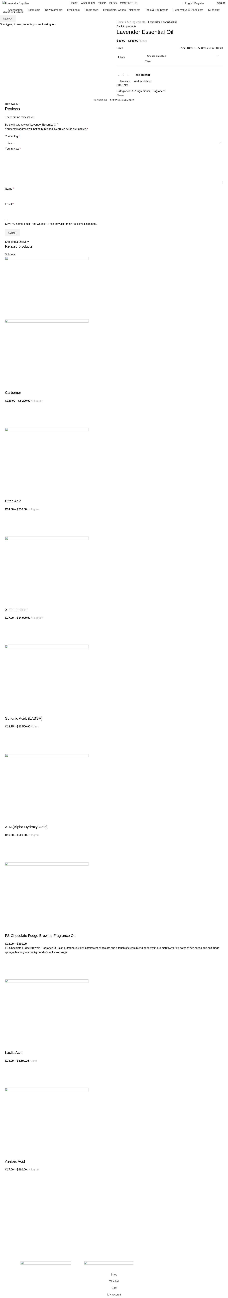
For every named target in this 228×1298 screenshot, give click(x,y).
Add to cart (143, 75)
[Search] (179, 3)
